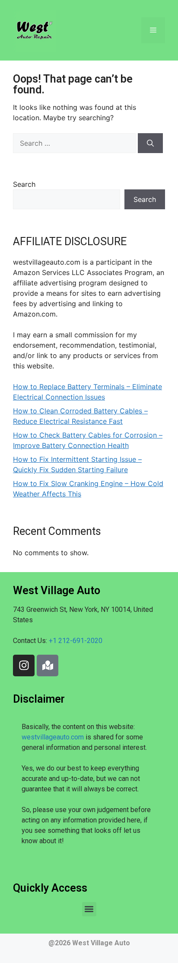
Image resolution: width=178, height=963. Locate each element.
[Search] (150, 143)
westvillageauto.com (53, 737)
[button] (89, 909)
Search (24, 184)
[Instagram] (24, 665)
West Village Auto (101, 943)
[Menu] (153, 30)
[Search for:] (75, 143)
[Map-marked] (47, 665)
